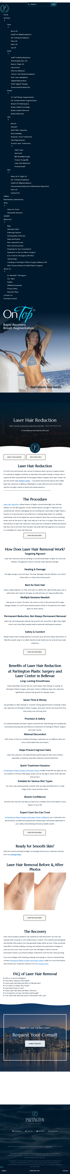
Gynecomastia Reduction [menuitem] (20, 87)
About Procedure (14, 457)
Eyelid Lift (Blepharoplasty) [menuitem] (21, 34)
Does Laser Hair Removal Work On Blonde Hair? (23, 983)
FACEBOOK (18, 1131)
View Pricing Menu (34, 535)
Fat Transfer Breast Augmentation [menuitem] (24, 100)
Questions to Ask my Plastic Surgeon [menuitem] (21, 252)
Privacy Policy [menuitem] (12, 289)
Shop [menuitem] (6, 203)
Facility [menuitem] (10, 282)
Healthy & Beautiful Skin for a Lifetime (29, 426)
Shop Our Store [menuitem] (13, 209)
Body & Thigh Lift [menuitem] (17, 64)
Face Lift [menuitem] (14, 41)
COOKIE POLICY (48, 1146)
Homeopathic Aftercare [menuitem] (16, 236)
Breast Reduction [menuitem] (17, 114)
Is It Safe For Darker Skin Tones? (17, 986)
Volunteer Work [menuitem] (13, 229)
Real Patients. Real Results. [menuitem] (14, 199)
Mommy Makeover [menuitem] (18, 71)
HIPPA (55, 1146)
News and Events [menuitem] (13, 239)
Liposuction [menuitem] (15, 67)
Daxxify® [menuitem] (14, 127)
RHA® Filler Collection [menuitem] (19, 130)
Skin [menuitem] (8, 117)
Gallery (4, 1171)
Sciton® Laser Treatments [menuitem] (21, 143)
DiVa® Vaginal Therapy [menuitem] (19, 84)
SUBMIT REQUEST (35, 1044)
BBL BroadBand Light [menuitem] (22, 157)
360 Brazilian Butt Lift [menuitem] (19, 61)
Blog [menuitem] (9, 226)
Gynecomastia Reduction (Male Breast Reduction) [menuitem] (30, 186)
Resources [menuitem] (7, 219)
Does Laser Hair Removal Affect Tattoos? (21, 991)
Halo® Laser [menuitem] (19, 150)
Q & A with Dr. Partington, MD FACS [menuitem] (20, 256)
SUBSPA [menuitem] (6, 216)
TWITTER (30, 1131)
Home (11, 426)
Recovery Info (36, 457)
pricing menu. (43, 964)
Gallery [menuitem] (6, 196)
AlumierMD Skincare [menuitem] (14, 213)
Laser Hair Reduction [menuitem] (22, 163)
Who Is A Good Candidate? (15, 978)
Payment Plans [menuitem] (12, 292)
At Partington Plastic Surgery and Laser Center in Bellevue (27, 817)
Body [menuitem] (9, 51)
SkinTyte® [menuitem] (18, 153)
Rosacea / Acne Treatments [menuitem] (21, 137)
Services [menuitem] (7, 18)
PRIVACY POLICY (39, 1146)
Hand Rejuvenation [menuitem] (18, 140)
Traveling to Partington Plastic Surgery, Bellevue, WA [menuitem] (27, 262)
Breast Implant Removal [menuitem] (20, 110)
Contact (65, 1171)
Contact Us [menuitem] (8, 295)
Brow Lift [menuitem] (14, 31)
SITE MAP (60, 1146)
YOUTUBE (41, 1131)
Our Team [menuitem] (11, 279)
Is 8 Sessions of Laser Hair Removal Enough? (22, 993)
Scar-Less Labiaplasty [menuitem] (19, 77)
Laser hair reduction (11, 504)
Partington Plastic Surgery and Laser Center (27, 960)
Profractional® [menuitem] (20, 166)
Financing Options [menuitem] (14, 232)
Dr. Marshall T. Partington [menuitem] (16, 275)
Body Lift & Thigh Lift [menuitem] (19, 176)
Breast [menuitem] (9, 90)
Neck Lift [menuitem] (14, 44)
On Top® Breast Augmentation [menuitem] (22, 97)
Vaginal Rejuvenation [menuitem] (19, 81)
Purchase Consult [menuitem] (10, 298)
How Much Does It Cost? (14, 988)
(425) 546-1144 (35, 1171)
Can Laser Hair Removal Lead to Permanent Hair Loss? (25, 995)
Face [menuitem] (9, 24)
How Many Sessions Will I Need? (17, 981)
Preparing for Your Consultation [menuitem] (19, 249)
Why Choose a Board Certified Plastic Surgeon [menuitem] (25, 265)
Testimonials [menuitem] (12, 259)
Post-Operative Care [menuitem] (15, 242)
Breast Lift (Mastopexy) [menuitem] (20, 104)
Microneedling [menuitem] (16, 133)
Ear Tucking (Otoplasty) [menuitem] (20, 38)
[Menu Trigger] (1, 1)
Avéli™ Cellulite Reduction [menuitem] (20, 57)
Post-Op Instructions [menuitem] (15, 246)
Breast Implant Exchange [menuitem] (20, 107)
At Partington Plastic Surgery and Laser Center (21, 770)
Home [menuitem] (6, 15)
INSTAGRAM (53, 1131)
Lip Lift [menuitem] (13, 48)
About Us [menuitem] (7, 269)
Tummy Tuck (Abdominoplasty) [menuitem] (23, 74)
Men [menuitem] (8, 170)
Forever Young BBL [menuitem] (21, 160)
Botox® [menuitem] (13, 124)
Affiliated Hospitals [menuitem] (14, 285)
